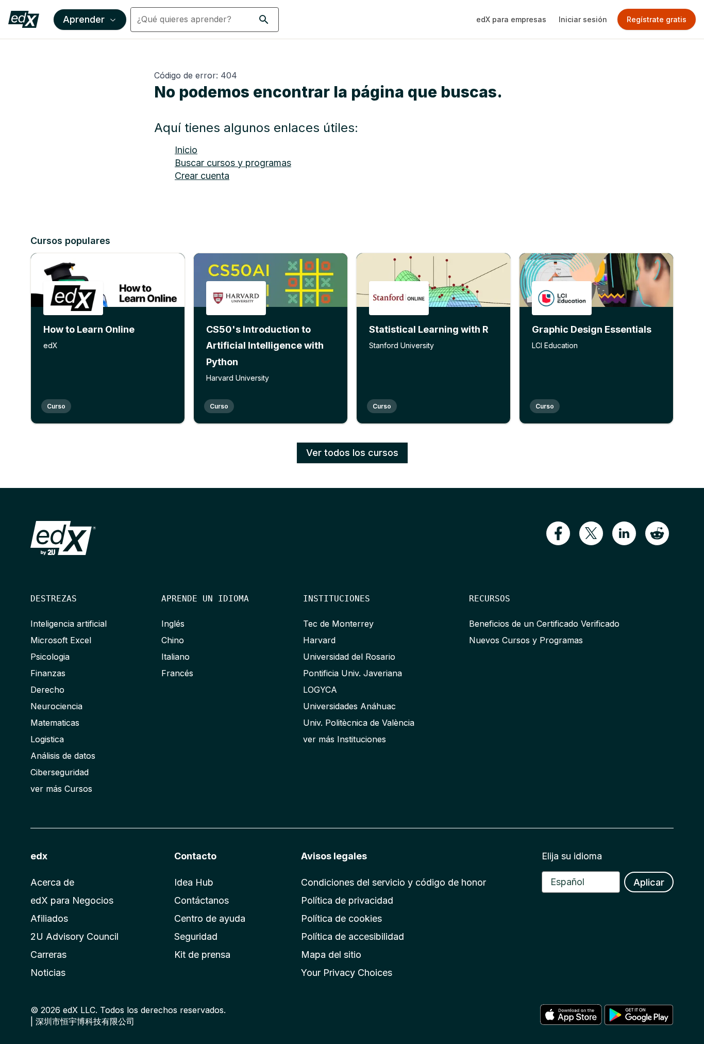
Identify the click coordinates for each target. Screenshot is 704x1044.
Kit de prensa (202, 954)
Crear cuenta (202, 175)
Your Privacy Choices (346, 972)
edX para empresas (511, 19)
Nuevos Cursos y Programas (526, 640)
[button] (264, 19)
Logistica (47, 739)
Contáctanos (201, 900)
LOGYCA (320, 689)
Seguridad (195, 936)
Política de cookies (341, 918)
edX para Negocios (71, 900)
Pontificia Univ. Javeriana (352, 673)
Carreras (48, 954)
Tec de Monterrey (338, 623)
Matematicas (54, 722)
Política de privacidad (347, 900)
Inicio (186, 149)
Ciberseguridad (59, 772)
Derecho (47, 689)
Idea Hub (193, 882)
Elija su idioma (572, 856)
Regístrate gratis (656, 19)
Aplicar (648, 882)
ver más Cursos (61, 789)
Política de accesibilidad (352, 936)
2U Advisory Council (74, 936)
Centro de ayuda (209, 918)
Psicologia (50, 656)
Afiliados (49, 918)
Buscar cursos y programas (233, 162)
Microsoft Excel (60, 640)
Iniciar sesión (583, 19)
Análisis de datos (62, 756)
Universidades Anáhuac (349, 706)
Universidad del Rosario (349, 656)
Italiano (175, 656)
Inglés (173, 623)
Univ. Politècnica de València (358, 722)
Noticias (47, 972)
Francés (177, 673)
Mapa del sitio (331, 954)
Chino (172, 640)
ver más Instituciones (344, 739)
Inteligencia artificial (68, 623)
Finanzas (47, 673)
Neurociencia (56, 706)
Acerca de (52, 882)
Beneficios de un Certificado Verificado (544, 623)
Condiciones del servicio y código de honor (393, 882)
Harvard (319, 640)
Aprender (84, 19)
